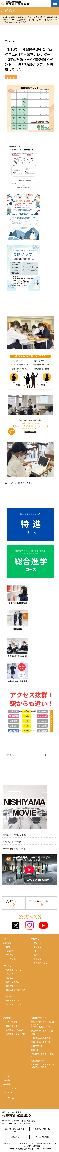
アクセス (7, 1076)
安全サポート (37, 1045)
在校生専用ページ (39, 1017)
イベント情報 (11, 1021)
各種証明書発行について (41, 1060)
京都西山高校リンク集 (15, 1033)
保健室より (38, 958)
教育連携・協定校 (13, 1000)
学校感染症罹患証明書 (40, 1037)
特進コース (11, 973)
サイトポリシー (26, 1143)
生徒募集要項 (11, 1025)
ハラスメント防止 (11, 1088)
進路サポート (11, 985)
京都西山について (13, 969)
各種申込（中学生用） (13, 841)
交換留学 (10, 996)
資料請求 (7, 1080)
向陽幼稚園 (15, 1137)
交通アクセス (13, 901)
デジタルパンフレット (41, 901)
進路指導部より (40, 962)
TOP (5, 938)
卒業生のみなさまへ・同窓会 (42, 1055)
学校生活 (10, 954)
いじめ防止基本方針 (32, 1146)
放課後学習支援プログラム (16, 991)
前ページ (10, 755)
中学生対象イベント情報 (14, 848)
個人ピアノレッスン (14, 1004)
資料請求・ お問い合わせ (14, 834)
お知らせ (10, 946)
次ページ (48, 755)
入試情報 (10, 950)
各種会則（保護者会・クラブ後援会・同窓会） (42, 1065)
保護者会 (35, 1049)
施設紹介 (37, 954)
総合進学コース (12, 977)
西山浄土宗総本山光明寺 (14, 1130)
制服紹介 (37, 950)
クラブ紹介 (38, 946)
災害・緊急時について (40, 1041)
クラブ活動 (11, 958)
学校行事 (37, 942)
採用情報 (7, 1084)
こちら (30, 482)
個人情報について (10, 1143)
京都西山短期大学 (42, 1129)
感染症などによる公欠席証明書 (42, 1032)
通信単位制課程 (42, 1137)
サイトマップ (9, 1092)
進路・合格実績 (12, 981)
